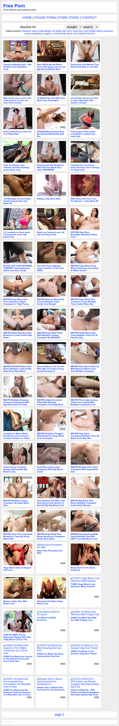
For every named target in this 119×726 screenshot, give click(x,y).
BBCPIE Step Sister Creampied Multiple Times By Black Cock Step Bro (85, 435)
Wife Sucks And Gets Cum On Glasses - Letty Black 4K (84, 200)
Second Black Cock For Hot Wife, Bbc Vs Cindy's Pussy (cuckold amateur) (50, 368)
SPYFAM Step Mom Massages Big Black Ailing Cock (84, 234)
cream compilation (33, 33)
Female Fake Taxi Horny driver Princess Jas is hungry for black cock (85, 167)
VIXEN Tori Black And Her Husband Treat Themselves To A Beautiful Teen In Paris (16, 692)
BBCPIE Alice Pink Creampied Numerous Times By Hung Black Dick (17, 536)
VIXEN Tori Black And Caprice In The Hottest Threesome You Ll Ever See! (17, 658)
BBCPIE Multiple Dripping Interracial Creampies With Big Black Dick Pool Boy (16, 402)
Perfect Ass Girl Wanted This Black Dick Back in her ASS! (85, 65)
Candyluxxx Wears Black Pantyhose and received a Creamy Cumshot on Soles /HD (16, 437)
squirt (34, 31)
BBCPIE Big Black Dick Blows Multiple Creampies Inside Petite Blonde (83, 502)
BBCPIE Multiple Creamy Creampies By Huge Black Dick (16, 502)
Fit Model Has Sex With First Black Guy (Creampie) (51, 99)
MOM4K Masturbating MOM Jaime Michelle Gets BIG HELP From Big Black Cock (84, 536)
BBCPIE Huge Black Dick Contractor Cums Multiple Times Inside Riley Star (83, 301)
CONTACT (89, 17)
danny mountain (104, 31)
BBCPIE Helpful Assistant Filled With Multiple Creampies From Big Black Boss (50, 403)
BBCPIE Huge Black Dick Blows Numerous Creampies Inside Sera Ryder (51, 536)
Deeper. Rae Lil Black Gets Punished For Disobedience (51, 688)
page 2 (59, 714)
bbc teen (67, 31)
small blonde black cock (65, 33)
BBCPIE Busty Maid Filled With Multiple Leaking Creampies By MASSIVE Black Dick (49, 336)
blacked (26, 31)
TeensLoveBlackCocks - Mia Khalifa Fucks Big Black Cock (17, 66)
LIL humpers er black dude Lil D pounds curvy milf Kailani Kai (16, 234)
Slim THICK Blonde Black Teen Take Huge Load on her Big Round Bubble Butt (51, 66)
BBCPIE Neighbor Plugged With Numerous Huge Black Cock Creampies (50, 435)
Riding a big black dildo (49, 199)
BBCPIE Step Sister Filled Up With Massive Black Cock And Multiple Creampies (85, 368)
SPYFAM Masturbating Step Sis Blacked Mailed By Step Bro (50, 133)
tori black (57, 31)
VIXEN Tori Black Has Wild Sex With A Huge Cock (83, 619)
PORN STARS (68, 17)
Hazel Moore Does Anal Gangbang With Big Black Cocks (50, 469)
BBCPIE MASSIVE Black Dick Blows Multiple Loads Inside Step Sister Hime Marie (17, 368)
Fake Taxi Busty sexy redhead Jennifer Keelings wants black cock (16, 167)
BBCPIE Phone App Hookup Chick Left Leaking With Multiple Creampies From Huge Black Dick (84, 403)
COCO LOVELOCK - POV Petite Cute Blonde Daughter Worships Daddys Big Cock (85, 692)
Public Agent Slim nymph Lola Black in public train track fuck (83, 133)
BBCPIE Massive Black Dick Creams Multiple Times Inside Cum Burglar (50, 301)
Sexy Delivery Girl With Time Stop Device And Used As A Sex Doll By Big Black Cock (51, 502)
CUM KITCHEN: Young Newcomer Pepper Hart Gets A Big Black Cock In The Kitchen (17, 638)
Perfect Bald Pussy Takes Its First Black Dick (17, 132)
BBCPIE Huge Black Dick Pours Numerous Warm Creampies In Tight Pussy (16, 301)
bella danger (44, 31)
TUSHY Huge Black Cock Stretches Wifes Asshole (83, 585)
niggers (48, 33)
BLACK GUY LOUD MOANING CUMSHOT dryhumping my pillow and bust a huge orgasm (17, 269)
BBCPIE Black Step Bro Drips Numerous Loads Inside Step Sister (17, 335)
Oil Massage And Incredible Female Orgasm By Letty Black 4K (17, 201)
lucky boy (77, 31)
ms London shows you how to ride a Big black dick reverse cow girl (84, 100)
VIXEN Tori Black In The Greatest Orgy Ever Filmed (84, 652)
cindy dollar (89, 31)
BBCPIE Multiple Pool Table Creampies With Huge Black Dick (84, 469)
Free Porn (14, 5)
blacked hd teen (87, 33)
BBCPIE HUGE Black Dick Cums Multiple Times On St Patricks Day (84, 335)
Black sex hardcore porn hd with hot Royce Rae (50, 233)
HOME (27, 17)
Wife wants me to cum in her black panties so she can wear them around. (17, 100)
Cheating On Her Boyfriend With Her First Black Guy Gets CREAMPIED (50, 167)
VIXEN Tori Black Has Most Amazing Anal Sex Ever (50, 655)
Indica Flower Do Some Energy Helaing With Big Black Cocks (15, 469)
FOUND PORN (45, 17)
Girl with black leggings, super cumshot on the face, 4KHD (50, 268)
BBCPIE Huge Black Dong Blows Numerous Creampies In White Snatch (85, 268)
